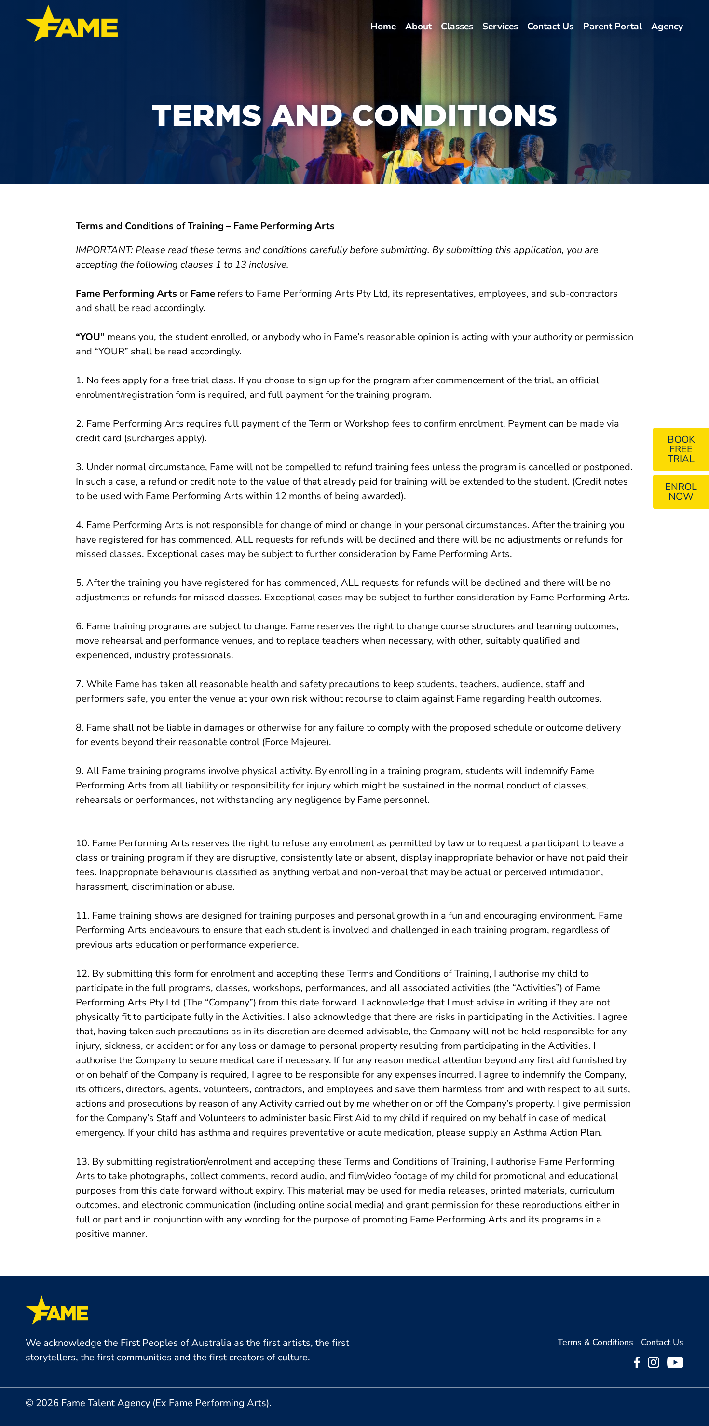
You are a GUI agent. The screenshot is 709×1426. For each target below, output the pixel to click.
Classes (457, 26)
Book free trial (681, 449)
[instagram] (653, 1365)
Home (383, 26)
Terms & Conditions (595, 1342)
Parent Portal (612, 26)
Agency (667, 26)
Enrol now (681, 491)
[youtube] (675, 1365)
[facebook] (637, 1365)
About (418, 26)
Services (500, 26)
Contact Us (550, 26)
